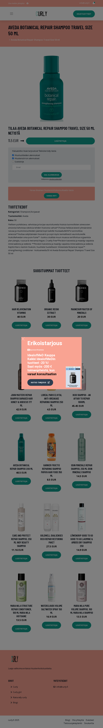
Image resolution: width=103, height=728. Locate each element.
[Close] (22, 339)
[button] (40, 382)
